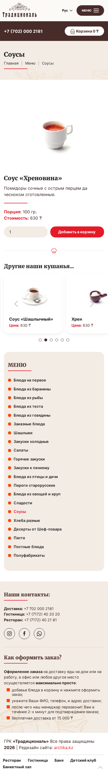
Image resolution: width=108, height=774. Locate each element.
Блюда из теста (28, 406)
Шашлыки (23, 433)
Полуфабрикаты (29, 555)
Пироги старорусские (34, 485)
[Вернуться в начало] (19, 10)
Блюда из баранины (32, 389)
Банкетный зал (17, 767)
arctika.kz (63, 747)
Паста (19, 538)
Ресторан (12, 760)
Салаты (21, 450)
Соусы (20, 511)
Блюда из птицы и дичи (36, 476)
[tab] (40, 339)
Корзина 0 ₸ (87, 31)
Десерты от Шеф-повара (38, 529)
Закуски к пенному (31, 467)
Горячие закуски (29, 459)
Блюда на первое (30, 380)
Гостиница (38, 760)
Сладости (23, 503)
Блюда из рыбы (28, 397)
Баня (59, 760)
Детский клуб (83, 760)
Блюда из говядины (32, 415)
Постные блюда (29, 546)
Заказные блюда (29, 424)
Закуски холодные (31, 441)
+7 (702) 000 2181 (23, 31)
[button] (90, 10)
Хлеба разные (27, 520)
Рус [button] (65, 10)
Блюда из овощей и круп (37, 494)
